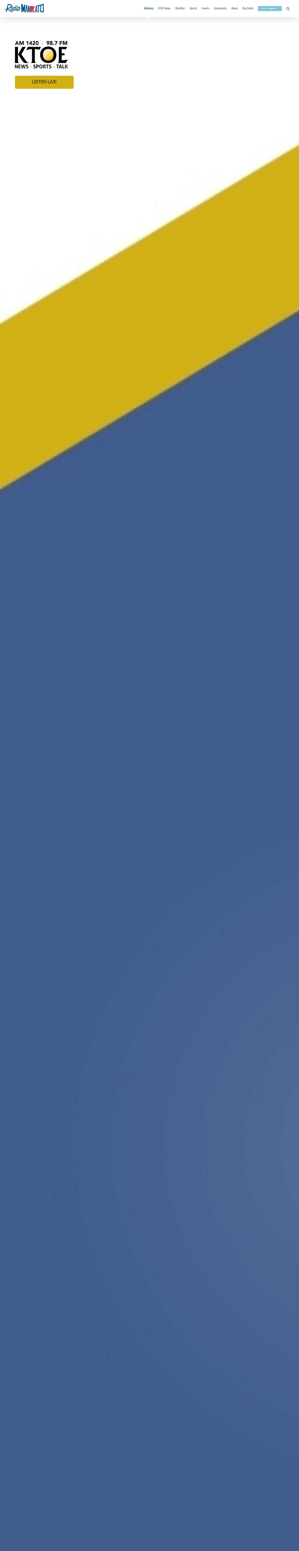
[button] (288, 9)
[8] (149, 24)
